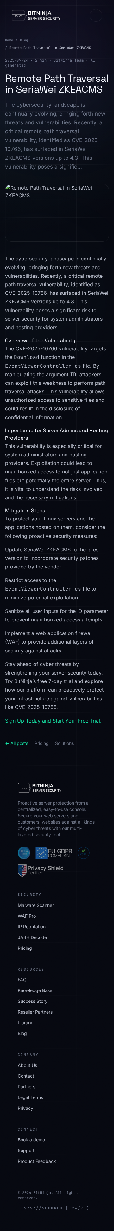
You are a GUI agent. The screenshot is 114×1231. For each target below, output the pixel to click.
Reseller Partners (35, 1011)
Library (25, 1022)
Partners (26, 1086)
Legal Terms (30, 1097)
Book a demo (31, 1139)
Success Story (33, 1001)
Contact (26, 1076)
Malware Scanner (36, 905)
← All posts (16, 743)
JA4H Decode (32, 937)
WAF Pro (27, 916)
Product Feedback (37, 1161)
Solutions (64, 743)
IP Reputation (32, 926)
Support (26, 1150)
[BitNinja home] (36, 15)
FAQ (22, 979)
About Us (27, 1065)
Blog (24, 40)
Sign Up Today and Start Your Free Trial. (53, 720)
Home (9, 40)
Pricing (42, 743)
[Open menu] (96, 15)
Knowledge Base (35, 990)
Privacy (25, 1108)
